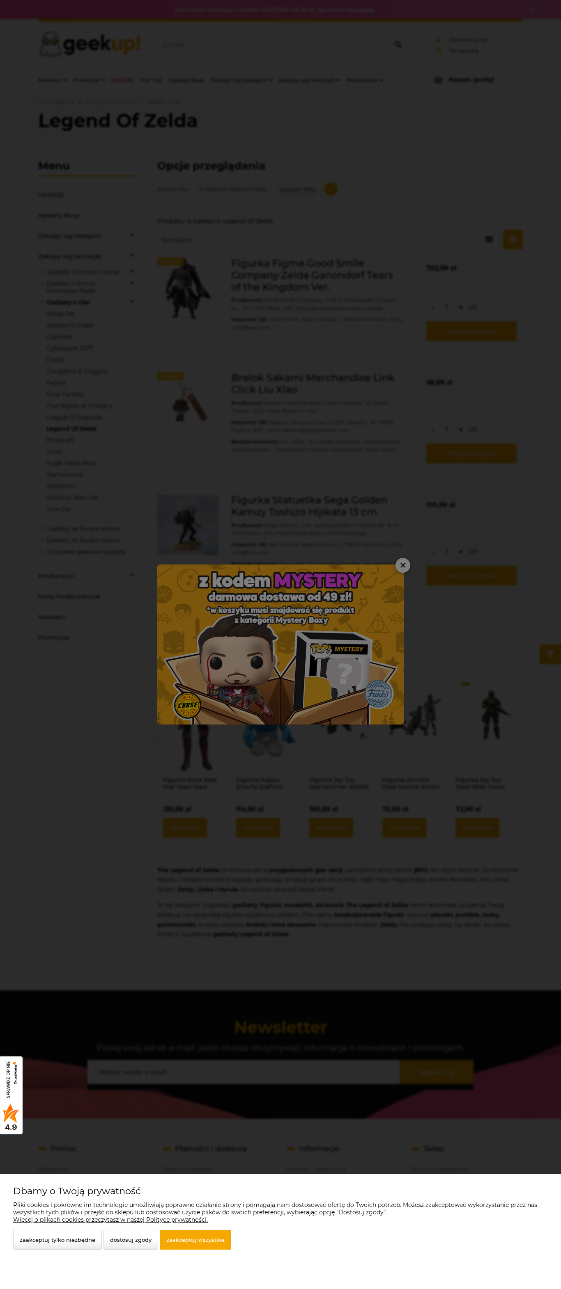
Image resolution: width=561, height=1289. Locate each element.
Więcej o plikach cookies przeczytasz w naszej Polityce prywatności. (110, 1219)
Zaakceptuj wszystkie (195, 1239)
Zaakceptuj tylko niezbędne (57, 1239)
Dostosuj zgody (131, 1239)
